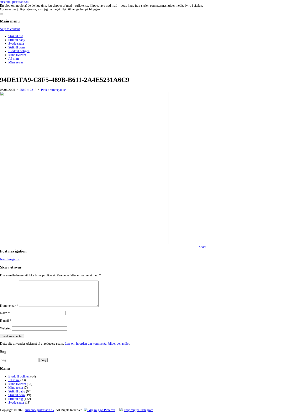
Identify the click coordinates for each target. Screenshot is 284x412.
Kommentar (9, 305)
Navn (5, 313)
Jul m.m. (14, 58)
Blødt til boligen (19, 51)
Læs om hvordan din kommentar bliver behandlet (97, 343)
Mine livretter (17, 55)
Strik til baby (16, 40)
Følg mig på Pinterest (101, 410)
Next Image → (10, 259)
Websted (5, 328)
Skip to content (10, 29)
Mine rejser (15, 62)
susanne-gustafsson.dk (14, 2)
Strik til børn (16, 47)
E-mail (5, 320)
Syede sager (16, 43)
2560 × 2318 (28, 90)
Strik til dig (15, 36)
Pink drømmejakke (53, 90)
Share (202, 247)
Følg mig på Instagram (138, 410)
